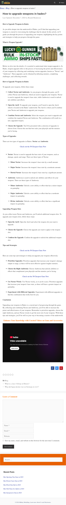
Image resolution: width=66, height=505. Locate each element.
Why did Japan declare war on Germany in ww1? (22, 387)
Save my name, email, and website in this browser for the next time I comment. (32, 440)
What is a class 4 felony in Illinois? (17, 383)
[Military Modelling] (6, 2)
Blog (7, 8)
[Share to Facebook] (52, 369)
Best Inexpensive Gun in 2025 (13, 493)
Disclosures (48, 502)
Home (2, 8)
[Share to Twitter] (57, 369)
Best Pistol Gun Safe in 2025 (12, 485)
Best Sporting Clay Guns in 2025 (13, 477)
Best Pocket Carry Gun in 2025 (13, 481)
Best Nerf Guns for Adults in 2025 (14, 489)
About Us (39, 502)
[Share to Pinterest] (61, 369)
